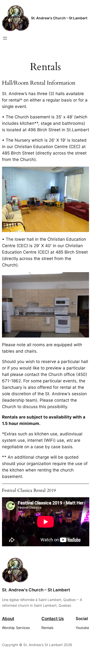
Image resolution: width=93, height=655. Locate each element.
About (8, 618)
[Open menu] (5, 38)
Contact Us (52, 618)
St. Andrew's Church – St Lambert (59, 18)
